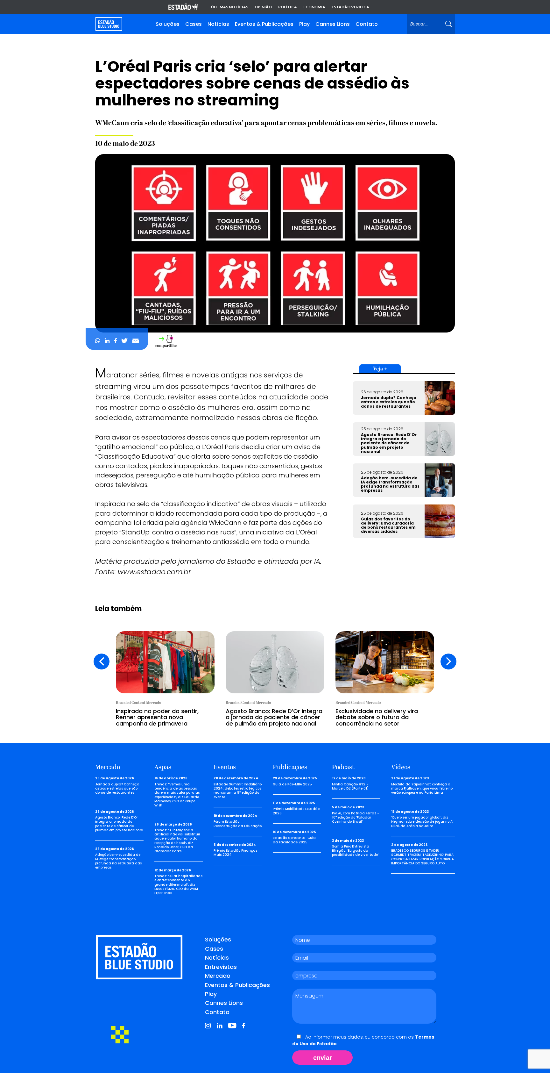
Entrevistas (221, 967)
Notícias (218, 24)
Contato (367, 24)
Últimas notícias (229, 7)
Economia (314, 7)
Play (304, 24)
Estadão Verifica (350, 7)
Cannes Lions (332, 24)
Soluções (168, 24)
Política (287, 7)
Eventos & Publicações (264, 24)
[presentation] (101, 661)
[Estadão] (183, 7)
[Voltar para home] (108, 24)
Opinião (263, 7)
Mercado (217, 976)
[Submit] (448, 24)
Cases (193, 24)
